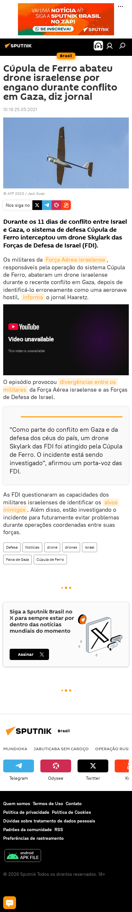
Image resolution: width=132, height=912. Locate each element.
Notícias (32, 547)
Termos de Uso (48, 803)
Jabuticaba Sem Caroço (61, 748)
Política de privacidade (26, 812)
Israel (89, 547)
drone (52, 547)
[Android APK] (23, 856)
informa (33, 297)
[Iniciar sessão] (109, 45)
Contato (74, 803)
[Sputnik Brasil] (19, 48)
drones (71, 547)
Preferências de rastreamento (33, 838)
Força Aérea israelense (75, 259)
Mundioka (15, 748)
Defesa (12, 547)
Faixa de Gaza (17, 559)
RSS (58, 829)
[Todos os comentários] (9, 902)
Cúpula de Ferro (50, 559)
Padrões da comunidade (27, 829)
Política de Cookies (71, 812)
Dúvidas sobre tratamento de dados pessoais (49, 821)
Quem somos (16, 803)
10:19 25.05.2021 (20, 109)
